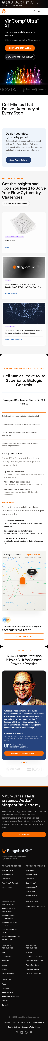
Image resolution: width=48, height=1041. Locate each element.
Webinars (5, 961)
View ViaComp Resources (20, 57)
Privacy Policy (26, 1022)
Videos (4, 965)
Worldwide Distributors (10, 997)
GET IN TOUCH (24, 835)
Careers (5, 1001)
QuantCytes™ (31, 883)
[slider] (22, 580)
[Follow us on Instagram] (26, 1032)
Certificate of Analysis (34, 957)
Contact (5, 1005)
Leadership (6, 988)
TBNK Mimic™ (10, 241)
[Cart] (39, 11)
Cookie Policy (38, 1022)
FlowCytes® (30, 891)
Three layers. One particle (35, 906)
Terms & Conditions (11, 1022)
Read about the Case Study (22, 753)
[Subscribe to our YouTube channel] (31, 1032)
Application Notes (32, 965)
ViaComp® (6, 879)
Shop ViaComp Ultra (20, 48)
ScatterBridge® (7, 875)
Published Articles (32, 969)
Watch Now (10, 293)
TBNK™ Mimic (7, 887)
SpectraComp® (7, 870)
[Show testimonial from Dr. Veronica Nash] (21, 762)
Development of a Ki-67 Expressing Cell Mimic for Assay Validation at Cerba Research (24, 331)
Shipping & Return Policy (31, 1027)
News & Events (7, 992)
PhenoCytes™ (31, 895)
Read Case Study (12, 339)
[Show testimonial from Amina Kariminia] (26, 762)
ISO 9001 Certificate (33, 973)
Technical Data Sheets (34, 961)
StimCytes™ (30, 870)
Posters (29, 952)
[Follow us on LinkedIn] (22, 1032)
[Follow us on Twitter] (17, 1032)
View (7, 247)
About (4, 984)
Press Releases (8, 973)
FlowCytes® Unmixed (10, 883)
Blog (3, 952)
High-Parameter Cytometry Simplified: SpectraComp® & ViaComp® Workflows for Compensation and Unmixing (22, 285)
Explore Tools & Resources (15, 203)
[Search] (34, 11)
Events (4, 969)
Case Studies (7, 957)
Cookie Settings (14, 1027)
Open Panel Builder (18, 160)
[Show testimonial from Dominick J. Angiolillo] (24, 762)
